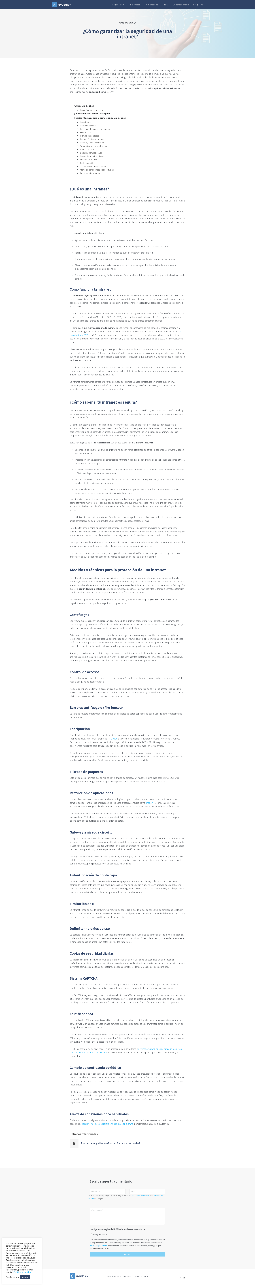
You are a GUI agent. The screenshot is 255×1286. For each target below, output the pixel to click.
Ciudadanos (152, 4)
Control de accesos (88, 125)
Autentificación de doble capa (93, 145)
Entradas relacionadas (90, 173)
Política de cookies (141, 1276)
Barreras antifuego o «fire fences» (95, 128)
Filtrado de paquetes (89, 135)
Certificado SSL (87, 162)
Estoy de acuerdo (101, 1234)
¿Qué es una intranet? (84, 106)
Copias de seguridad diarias (92, 156)
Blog (195, 4)
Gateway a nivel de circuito (92, 142)
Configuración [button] (12, 1277)
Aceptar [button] (25, 1277)
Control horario (181, 4)
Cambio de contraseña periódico (94, 166)
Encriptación (85, 132)
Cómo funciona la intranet (91, 110)
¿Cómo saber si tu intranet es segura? (92, 113)
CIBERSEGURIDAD (127, 23)
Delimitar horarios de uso (91, 152)
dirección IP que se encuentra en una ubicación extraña (106, 1123)
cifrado (114, 738)
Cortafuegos (85, 122)
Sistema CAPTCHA (88, 159)
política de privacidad (140, 1195)
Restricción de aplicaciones (92, 139)
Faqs (166, 4)
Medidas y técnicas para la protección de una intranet (100, 118)
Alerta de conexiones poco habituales (97, 169)
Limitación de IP (87, 149)
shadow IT (150, 802)
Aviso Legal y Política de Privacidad (119, 1276)
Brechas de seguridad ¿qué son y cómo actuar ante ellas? (110, 1143)
